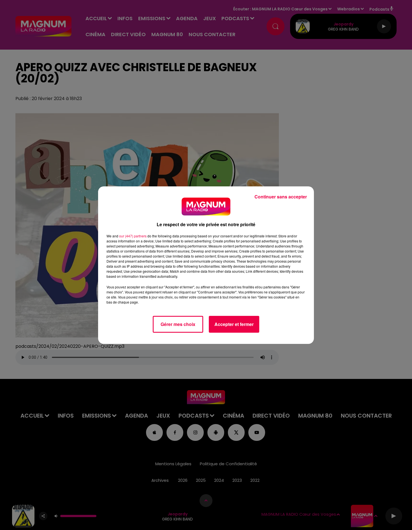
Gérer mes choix (178, 324)
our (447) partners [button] (133, 235)
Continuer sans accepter (280, 196)
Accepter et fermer (234, 324)
